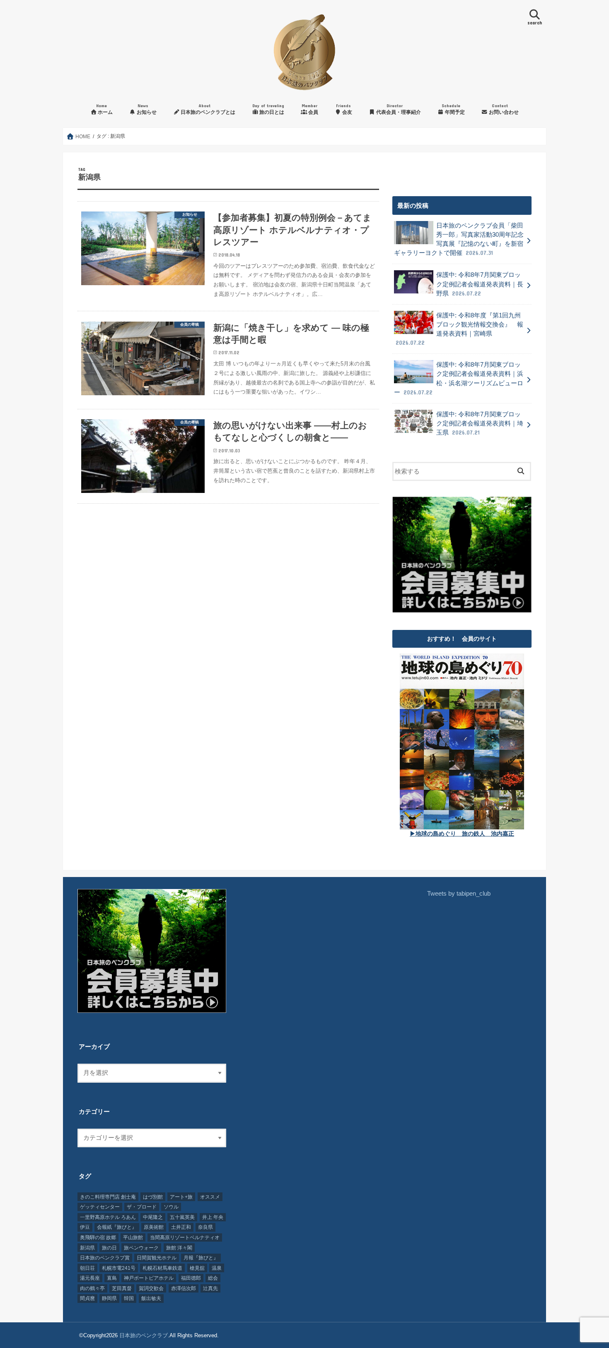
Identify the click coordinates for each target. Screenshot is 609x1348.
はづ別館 (153, 1197)
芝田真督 (122, 1288)
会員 (310, 109)
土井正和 (181, 1227)
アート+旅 (181, 1197)
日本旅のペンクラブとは (207, 109)
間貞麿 (87, 1298)
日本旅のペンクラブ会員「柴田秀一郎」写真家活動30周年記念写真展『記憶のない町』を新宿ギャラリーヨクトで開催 (459, 239)
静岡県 (109, 1298)
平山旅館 (133, 1237)
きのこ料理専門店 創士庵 (108, 1197)
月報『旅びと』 (201, 1258)
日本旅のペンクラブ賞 (105, 1258)
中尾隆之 (153, 1217)
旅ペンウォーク (141, 1248)
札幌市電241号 (118, 1268)
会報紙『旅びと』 (117, 1227)
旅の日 (109, 1248)
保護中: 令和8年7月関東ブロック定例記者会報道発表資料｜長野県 (479, 284)
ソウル (171, 1207)
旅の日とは (268, 109)
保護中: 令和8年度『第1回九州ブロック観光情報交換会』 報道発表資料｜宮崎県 (459, 329)
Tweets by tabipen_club (459, 893)
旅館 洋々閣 (179, 1248)
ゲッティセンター (100, 1207)
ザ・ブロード (142, 1207)
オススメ (210, 1197)
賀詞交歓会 (151, 1288)
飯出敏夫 (151, 1298)
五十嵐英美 (182, 1217)
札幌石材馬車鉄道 (162, 1268)
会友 (344, 109)
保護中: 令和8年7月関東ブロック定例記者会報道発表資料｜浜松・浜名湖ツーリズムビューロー (458, 378)
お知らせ (146, 109)
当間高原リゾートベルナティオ (185, 1237)
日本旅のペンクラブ (143, 1335)
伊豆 (85, 1227)
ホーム (104, 109)
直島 (112, 1278)
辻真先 (210, 1288)
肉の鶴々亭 (92, 1288)
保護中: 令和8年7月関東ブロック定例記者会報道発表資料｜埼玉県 (479, 423)
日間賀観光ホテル (156, 1258)
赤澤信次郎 (183, 1288)
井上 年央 (212, 1217)
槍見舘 (197, 1268)
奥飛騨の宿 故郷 (98, 1237)
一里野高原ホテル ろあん (108, 1217)
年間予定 (453, 109)
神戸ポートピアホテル (149, 1278)
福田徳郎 (191, 1278)
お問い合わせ (503, 109)
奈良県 (205, 1227)
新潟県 (87, 1248)
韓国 (129, 1298)
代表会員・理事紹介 (398, 109)
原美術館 (154, 1227)
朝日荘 (87, 1268)
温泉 (217, 1268)
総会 (213, 1278)
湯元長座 (90, 1278)
